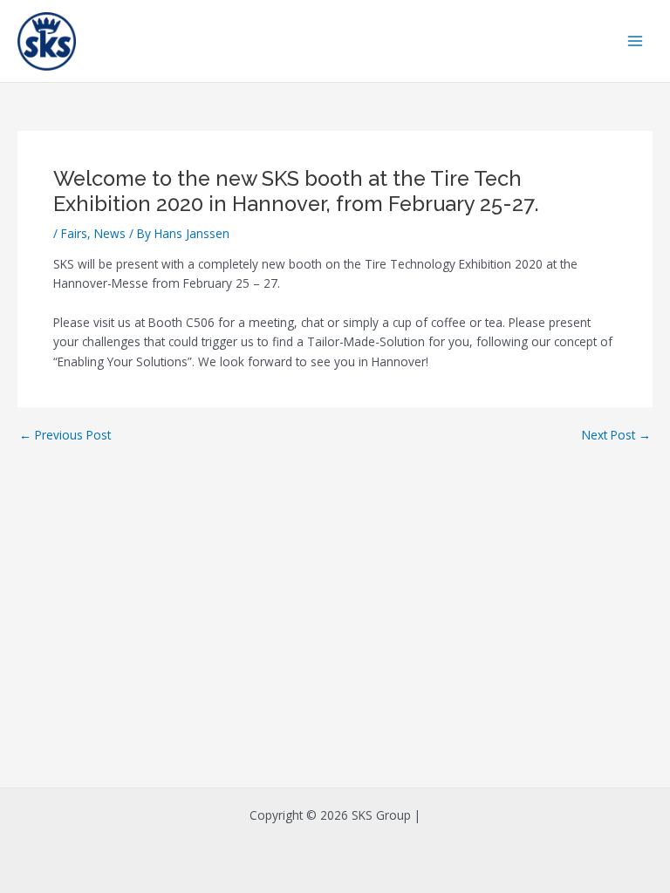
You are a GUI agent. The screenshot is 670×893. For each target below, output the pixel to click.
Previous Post (65, 435)
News (110, 233)
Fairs (74, 233)
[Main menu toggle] (635, 41)
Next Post (616, 435)
